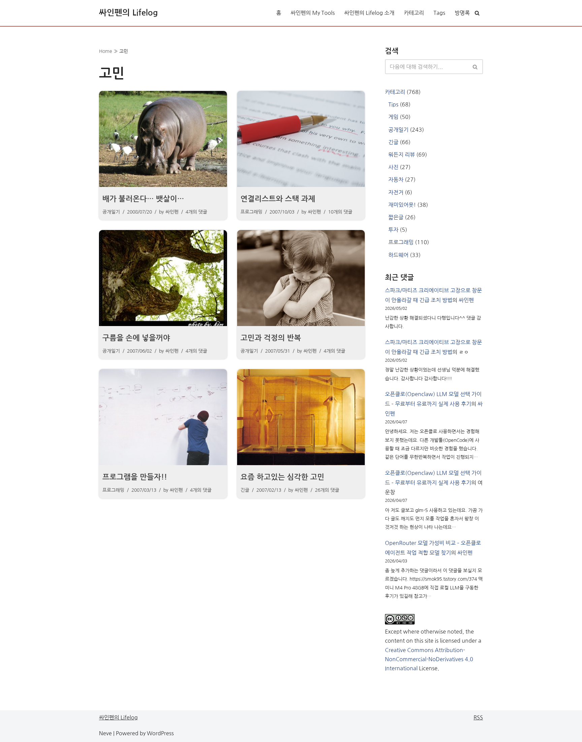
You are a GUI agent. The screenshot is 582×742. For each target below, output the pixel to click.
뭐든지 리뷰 (401, 154)
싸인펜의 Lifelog (118, 717)
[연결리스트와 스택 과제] (301, 139)
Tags (439, 12)
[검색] (477, 12)
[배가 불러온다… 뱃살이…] (163, 139)
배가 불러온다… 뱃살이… (143, 198)
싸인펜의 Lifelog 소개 (369, 12)
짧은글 (395, 217)
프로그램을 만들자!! (134, 477)
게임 (393, 117)
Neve (105, 733)
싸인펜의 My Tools (313, 12)
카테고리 (414, 12)
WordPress (160, 733)
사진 (393, 167)
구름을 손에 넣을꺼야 (136, 338)
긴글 (244, 490)
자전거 (395, 192)
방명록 (462, 12)
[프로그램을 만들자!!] (163, 417)
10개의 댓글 (340, 211)
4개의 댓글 (196, 211)
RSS (478, 717)
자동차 (395, 179)
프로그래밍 (251, 211)
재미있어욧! (402, 204)
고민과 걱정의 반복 (270, 338)
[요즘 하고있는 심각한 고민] (301, 417)
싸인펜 (172, 211)
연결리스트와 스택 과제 (277, 198)
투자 (393, 229)
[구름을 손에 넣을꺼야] (163, 278)
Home (105, 51)
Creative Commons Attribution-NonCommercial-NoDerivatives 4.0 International (429, 659)
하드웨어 (398, 255)
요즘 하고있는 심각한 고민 (282, 477)
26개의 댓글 (327, 490)
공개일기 (111, 211)
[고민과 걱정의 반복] (301, 278)
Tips (393, 104)
